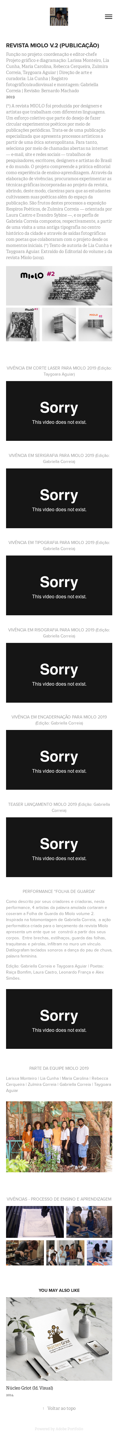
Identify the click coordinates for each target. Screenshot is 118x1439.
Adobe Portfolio (69, 1429)
